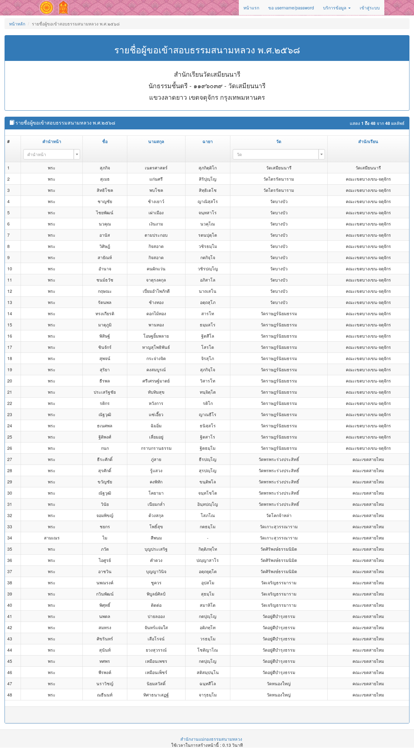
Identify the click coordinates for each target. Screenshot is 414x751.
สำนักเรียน (368, 141)
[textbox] (49, 154)
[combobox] (51, 154)
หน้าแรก (251, 8)
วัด (278, 141)
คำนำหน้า (51, 141)
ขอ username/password (291, 8)
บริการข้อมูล (335, 8)
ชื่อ (105, 141)
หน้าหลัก (17, 24)
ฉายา (207, 141)
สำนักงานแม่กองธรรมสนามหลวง (211, 739)
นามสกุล (156, 141)
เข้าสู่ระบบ (370, 8)
